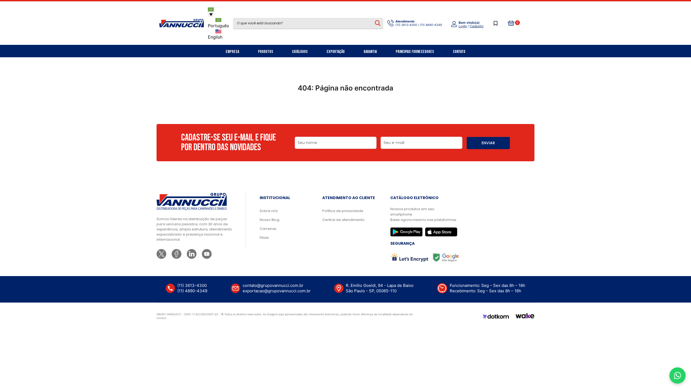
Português (218, 25)
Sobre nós (269, 210)
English (215, 37)
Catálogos (300, 51)
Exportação (336, 51)
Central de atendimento (343, 219)
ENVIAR (488, 143)
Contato (459, 51)
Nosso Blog (269, 219)
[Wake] (525, 316)
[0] (511, 23)
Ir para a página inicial (345, 111)
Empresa (232, 51)
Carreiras (268, 228)
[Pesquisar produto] (377, 23)
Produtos (265, 51)
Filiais (264, 237)
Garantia (370, 51)
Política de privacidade (342, 210)
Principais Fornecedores (415, 51)
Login (463, 26)
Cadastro (476, 26)
